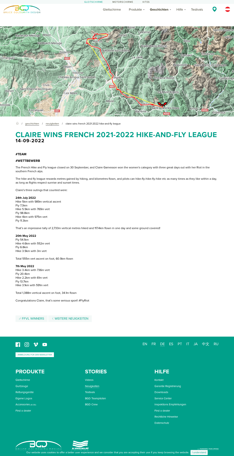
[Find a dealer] (214, 9)
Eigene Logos (24, 398)
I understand (199, 452)
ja (196, 344)
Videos (89, 380)
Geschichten (159, 9)
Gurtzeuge (22, 386)
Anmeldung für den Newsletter (35, 355)
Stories (96, 371)
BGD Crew (91, 404)
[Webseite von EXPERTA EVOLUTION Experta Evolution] (208, 448)
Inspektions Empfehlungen (170, 404)
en (145, 344)
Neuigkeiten (92, 386)
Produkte (135, 9)
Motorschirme (122, 2)
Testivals (197, 9)
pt (180, 344)
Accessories (23, 404)
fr (154, 344)
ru (216, 344)
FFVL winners (32, 319)
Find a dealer (23, 410)
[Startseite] (17, 123)
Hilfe (179, 9)
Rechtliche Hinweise (166, 416)
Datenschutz (161, 423)
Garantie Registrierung (167, 386)
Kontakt (158, 380)
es (171, 344)
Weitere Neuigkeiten (71, 319)
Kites (146, 2)
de (162, 344)
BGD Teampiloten (95, 398)
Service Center (163, 398)
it (187, 344)
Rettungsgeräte (25, 392)
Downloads (161, 392)
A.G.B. (33, 405)
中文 (205, 344)
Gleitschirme (93, 2)
